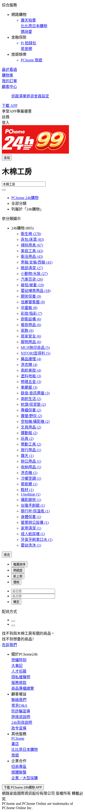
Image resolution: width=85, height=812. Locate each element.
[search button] (4, 190)
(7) (31, 313)
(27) (32, 268)
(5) (35, 348)
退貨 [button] (30, 96)
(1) (31, 450)
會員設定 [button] (41, 96)
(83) (32, 239)
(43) (32, 251)
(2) (31, 399)
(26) (32, 279)
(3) (31, 376)
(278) (31, 234)
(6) (31, 319)
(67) (32, 245)
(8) (29, 308)
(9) (31, 296)
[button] (42, 32)
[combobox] (42, 173)
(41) (36, 262)
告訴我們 (9, 645)
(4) (31, 359)
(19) (32, 285)
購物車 (7, 75)
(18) (36, 291)
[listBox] (42, 611)
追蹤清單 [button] (18, 96)
